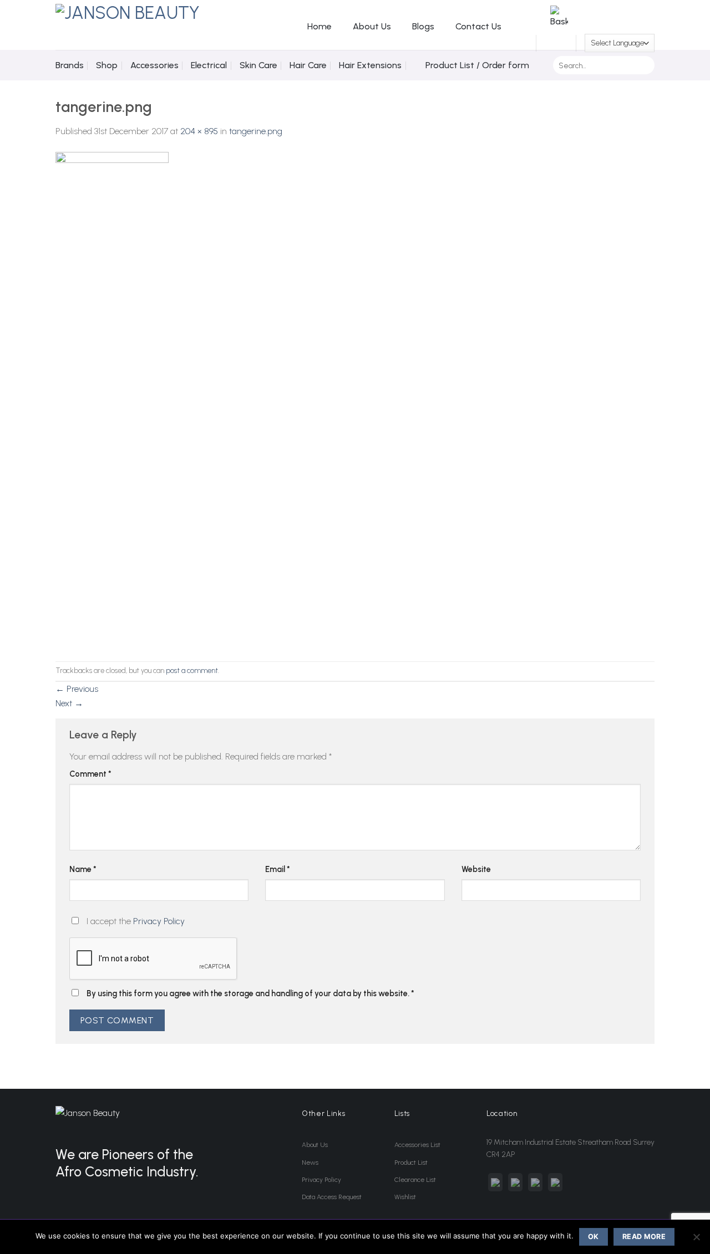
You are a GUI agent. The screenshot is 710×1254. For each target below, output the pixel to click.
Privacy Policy (159, 921)
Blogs (423, 26)
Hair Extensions (370, 65)
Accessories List (417, 1145)
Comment (90, 774)
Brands (69, 65)
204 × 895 (199, 131)
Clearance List (415, 1180)
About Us (372, 26)
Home (319, 26)
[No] (696, 1240)
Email (277, 869)
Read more (644, 1236)
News (310, 1162)
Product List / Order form (477, 65)
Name (83, 869)
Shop (107, 65)
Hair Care (308, 65)
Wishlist (405, 1197)
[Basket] (556, 43)
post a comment (192, 670)
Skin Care (258, 65)
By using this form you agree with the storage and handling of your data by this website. (250, 993)
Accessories (154, 65)
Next (69, 703)
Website (476, 869)
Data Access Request (332, 1197)
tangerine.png (255, 131)
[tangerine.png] (112, 399)
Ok (593, 1236)
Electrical (209, 65)
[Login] (521, 43)
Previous (76, 689)
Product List (411, 1162)
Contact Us (478, 26)
